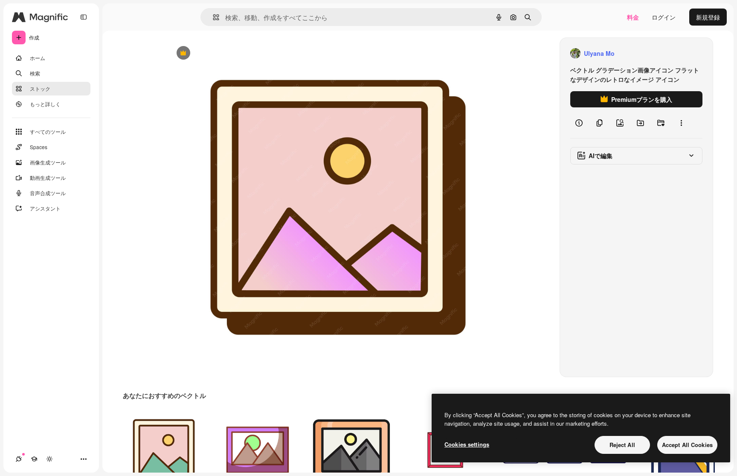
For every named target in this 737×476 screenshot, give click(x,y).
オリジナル (227, 53)
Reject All (622, 445)
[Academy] (34, 459)
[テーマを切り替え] (49, 459)
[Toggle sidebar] (83, 17)
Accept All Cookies (687, 445)
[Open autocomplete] (212, 17)
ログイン (664, 17)
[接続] (19, 459)
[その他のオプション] (681, 122)
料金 (633, 17)
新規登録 (708, 17)
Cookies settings (466, 444)
